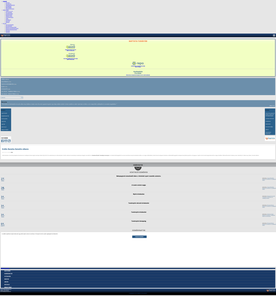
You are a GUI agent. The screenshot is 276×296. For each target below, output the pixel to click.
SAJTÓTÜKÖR (4, 113)
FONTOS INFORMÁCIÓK (8, 84)
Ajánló (267, 129)
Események (268, 121)
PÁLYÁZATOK (8, 4)
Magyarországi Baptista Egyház (12, 28)
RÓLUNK (4, 23)
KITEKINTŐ (5, 89)
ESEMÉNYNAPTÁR (5, 116)
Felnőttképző (8, 19)
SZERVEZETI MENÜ (5, 268)
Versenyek (268, 124)
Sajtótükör (8, 32)
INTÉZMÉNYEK (8, 6)
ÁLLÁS (4, 86)
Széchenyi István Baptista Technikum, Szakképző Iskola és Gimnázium (268, 215)
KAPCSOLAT (4, 127)
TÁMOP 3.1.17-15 (9, 11)
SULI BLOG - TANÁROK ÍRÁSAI (10, 91)
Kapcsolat (8, 21)
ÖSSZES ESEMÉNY (139, 236)
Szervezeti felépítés (10, 24)
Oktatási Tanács (9, 16)
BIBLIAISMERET (9, 7)
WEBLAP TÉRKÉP (4, 129)
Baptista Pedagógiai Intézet (11, 29)
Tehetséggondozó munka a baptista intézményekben (270, 115)
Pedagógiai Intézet (9, 17)
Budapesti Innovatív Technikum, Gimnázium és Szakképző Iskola (268, 197)
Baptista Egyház (9, 15)
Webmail (7, 22)
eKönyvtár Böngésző (10, 8)
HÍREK (5, 79)
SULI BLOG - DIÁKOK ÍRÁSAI (10, 94)
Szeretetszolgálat (9, 13)
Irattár (7, 18)
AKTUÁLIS (8, 2)
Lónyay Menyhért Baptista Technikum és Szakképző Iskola (269, 179)
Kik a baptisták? (9, 12)
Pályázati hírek (269, 126)
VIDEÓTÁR (3, 121)
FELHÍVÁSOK (6, 81)
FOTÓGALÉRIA (4, 118)
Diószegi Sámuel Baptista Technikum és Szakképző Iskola (269, 206)
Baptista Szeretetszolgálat (11, 27)
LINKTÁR (3, 124)
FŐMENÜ (5, 1)
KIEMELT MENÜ (6, 10)
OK (21, 97)
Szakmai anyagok (270, 118)
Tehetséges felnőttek (268, 133)
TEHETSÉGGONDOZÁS (10, 5)
